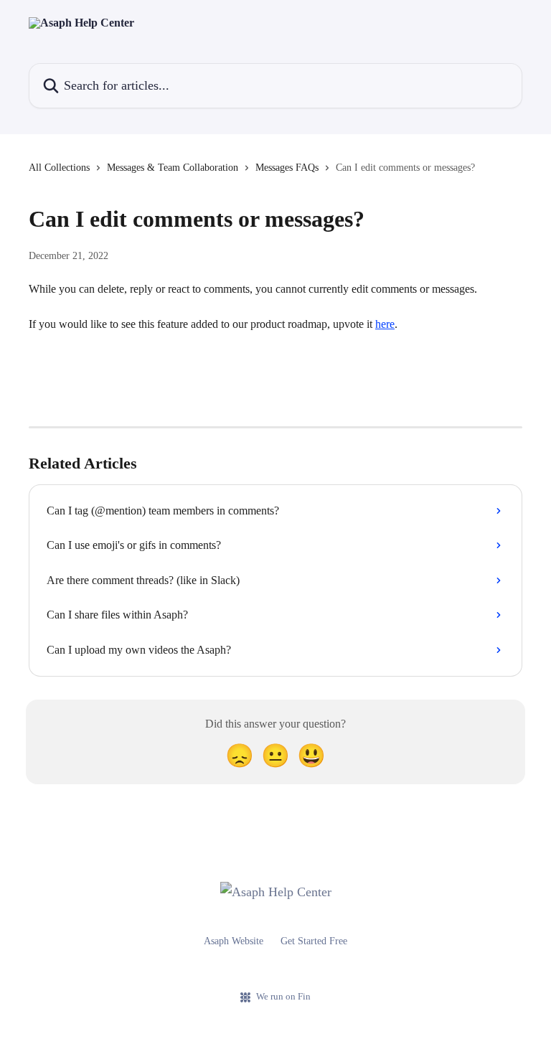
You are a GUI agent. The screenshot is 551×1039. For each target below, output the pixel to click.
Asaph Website (233, 941)
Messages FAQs (287, 167)
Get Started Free (314, 941)
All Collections (59, 167)
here (385, 324)
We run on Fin (283, 996)
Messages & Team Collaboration (172, 167)
